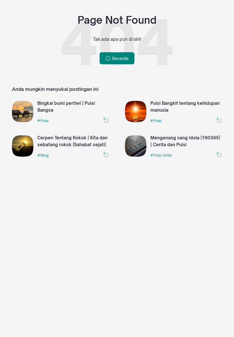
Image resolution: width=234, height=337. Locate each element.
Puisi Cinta (163, 155)
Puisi (45, 120)
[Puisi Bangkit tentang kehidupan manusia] (135, 120)
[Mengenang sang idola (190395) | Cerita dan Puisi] (135, 155)
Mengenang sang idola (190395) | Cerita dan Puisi (185, 141)
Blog (45, 155)
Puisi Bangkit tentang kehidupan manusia (185, 107)
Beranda (119, 58)
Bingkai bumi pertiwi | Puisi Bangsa (66, 107)
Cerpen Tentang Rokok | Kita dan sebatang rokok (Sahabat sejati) (72, 141)
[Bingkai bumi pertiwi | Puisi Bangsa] (22, 120)
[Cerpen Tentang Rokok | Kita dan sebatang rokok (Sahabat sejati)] (22, 155)
